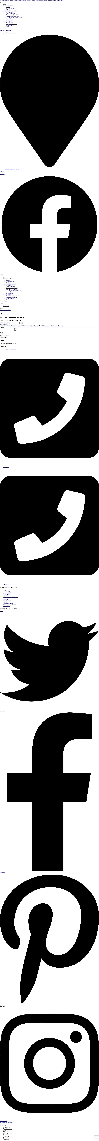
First (16, 329)
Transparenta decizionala (11, 24)
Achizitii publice (9, 20)
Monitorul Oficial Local (5, 30)
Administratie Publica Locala (9, 11)
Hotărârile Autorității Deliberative (10, 597)
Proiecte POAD (6, 606)
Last (16, 330)
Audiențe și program (10, 8)
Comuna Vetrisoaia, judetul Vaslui (10, 169)
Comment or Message (5, 336)
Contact (7, 9)
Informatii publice (7, 21)
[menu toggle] (0, 2)
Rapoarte (8, 7)
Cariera (7, 26)
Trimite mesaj (3, 337)
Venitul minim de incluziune (15, 17)
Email (2, 332)
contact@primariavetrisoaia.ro (10, 32)
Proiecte (5, 28)
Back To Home (3, 324)
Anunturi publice (10, 25)
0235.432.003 (6, 306)
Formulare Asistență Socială (12, 16)
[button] (6, 1122)
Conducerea (5, 599)
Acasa (4, 4)
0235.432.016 (6, 584)
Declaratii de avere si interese (12, 22)
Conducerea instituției (8, 5)
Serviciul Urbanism (10, 13)
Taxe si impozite (9, 12)
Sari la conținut (3, 1121)
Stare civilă (8, 18)
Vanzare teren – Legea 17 (11, 14)
